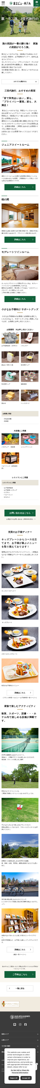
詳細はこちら (20, 187)
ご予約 (37, 4)
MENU (3, 5)
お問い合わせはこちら (20, 513)
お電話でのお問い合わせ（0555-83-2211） (20, 519)
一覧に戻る (20, 988)
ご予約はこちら (20, 974)
